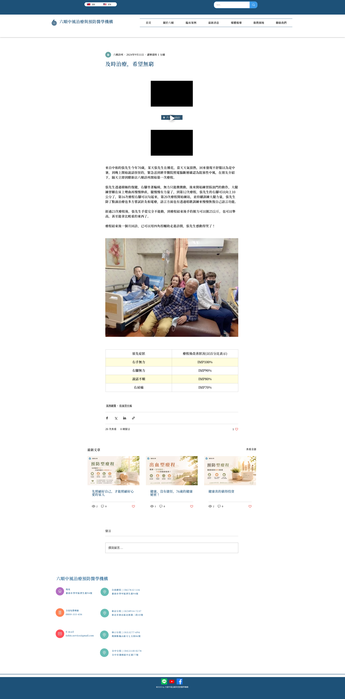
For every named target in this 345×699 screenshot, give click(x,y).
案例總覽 (111, 405)
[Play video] (171, 118)
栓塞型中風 (125, 405)
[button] (168, 23)
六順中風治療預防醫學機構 (82, 578)
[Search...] (253, 5)
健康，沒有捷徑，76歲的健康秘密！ (171, 493)
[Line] (164, 681)
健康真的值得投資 (221, 491)
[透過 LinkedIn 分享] (124, 418)
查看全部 (251, 449)
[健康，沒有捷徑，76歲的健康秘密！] (172, 470)
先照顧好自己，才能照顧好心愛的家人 (113, 493)
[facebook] (180, 681)
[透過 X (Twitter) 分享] (116, 418)
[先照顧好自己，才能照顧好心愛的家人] (113, 470)
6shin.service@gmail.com (80, 635)
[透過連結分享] (133, 418)
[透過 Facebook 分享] (107, 418)
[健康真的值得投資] (230, 470)
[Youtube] (172, 681)
